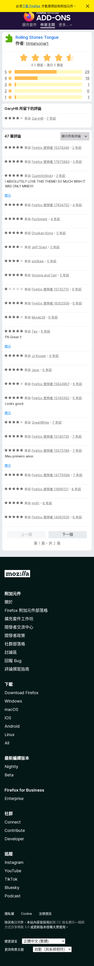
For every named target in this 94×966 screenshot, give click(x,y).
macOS (11, 709)
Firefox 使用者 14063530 (50, 517)
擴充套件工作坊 (19, 618)
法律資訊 (45, 913)
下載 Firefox (31, 6)
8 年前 (76, 489)
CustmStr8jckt (42, 176)
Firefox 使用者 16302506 (50, 303)
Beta (9, 775)
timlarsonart (37, 43)
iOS (8, 717)
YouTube (13, 870)
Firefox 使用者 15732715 (50, 289)
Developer (14, 838)
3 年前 (77, 162)
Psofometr (39, 219)
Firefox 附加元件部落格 (26, 610)
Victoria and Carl (44, 275)
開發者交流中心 (19, 627)
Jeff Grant (39, 247)
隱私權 (9, 913)
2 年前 (76, 148)
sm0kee (38, 261)
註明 (17, 922)
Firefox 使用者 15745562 (50, 398)
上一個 (26, 534)
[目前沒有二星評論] (48, 91)
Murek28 (38, 317)
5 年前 (61, 233)
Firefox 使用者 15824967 (51, 384)
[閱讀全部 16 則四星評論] (48, 78)
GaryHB (37, 118)
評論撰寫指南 (17, 669)
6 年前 (76, 289)
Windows (13, 701)
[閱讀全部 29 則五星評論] (48, 72)
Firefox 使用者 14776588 (51, 475)
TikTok (11, 879)
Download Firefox (22, 692)
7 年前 (51, 118)
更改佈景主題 (14, 949)
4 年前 (77, 205)
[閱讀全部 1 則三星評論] (48, 84)
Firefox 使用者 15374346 (50, 148)
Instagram (14, 862)
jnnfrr (35, 503)
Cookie (26, 913)
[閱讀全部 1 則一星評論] (48, 97)
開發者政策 (15, 635)
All (7, 743)
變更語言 (11, 941)
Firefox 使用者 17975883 (51, 162)
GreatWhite (40, 422)
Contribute (15, 830)
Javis (35, 370)
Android (12, 726)
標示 (8, 195)
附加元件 (13, 593)
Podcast (13, 896)
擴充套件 (29, 24)
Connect (13, 822)
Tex (35, 331)
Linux (10, 734)
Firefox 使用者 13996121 (50, 489)
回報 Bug (13, 660)
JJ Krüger (39, 356)
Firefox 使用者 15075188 (50, 450)
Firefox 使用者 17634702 (50, 205)
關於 (9, 602)
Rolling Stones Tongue (37, 37)
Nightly (11, 766)
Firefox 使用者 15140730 (50, 436)
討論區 (11, 652)
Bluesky (12, 887)
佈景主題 (47, 24)
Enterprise (14, 798)
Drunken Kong (42, 233)
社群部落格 (15, 644)
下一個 (67, 534)
